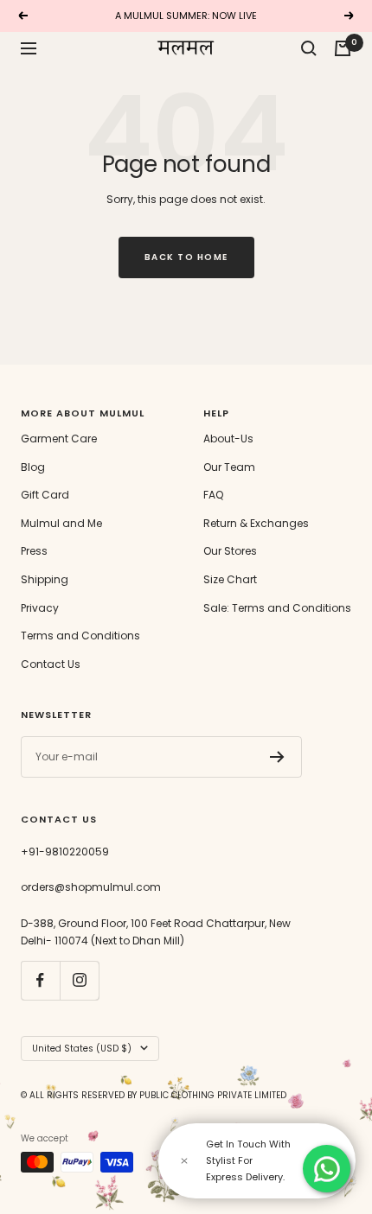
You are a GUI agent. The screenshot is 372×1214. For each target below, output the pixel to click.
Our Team (229, 467)
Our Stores (230, 550)
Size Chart (230, 579)
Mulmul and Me (61, 523)
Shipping (44, 579)
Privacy (40, 608)
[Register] (277, 757)
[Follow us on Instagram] (79, 980)
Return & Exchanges (256, 523)
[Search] (309, 48)
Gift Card (45, 494)
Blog (33, 467)
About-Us (228, 438)
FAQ (213, 494)
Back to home (186, 257)
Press (34, 550)
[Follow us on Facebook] (40, 980)
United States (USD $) (81, 1048)
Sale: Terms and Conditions (277, 608)
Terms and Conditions (80, 635)
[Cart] (342, 48)
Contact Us (50, 664)
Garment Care (59, 438)
